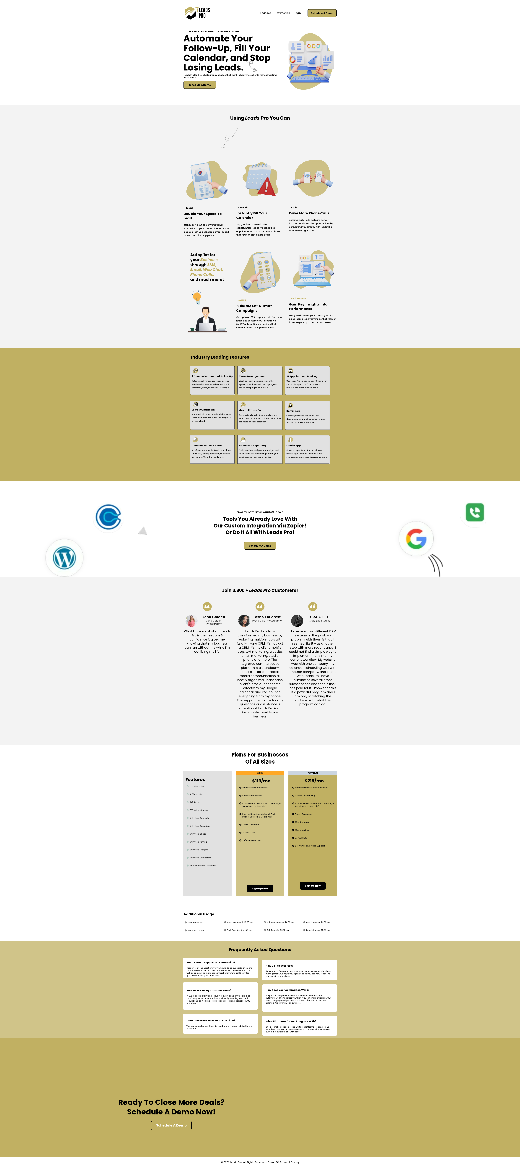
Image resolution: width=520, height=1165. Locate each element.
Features (265, 13)
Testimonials (282, 13)
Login (298, 13)
